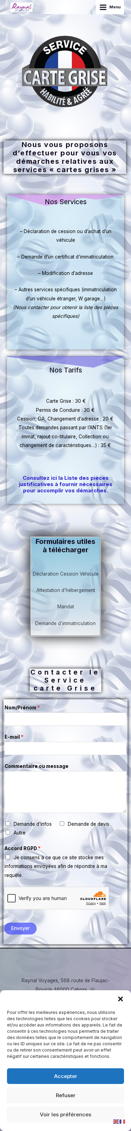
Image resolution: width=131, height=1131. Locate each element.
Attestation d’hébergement (65, 590)
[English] (116, 1121)
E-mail (14, 737)
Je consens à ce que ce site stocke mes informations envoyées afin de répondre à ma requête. (56, 866)
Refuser (65, 1095)
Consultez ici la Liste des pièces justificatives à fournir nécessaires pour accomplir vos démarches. (65, 484)
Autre (20, 833)
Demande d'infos (33, 824)
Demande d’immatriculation (65, 623)
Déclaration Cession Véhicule (66, 574)
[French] (122, 1121)
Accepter (65, 1076)
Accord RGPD (23, 848)
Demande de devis (88, 824)
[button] (120, 998)
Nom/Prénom (22, 707)
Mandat (65, 606)
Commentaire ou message (36, 766)
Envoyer (20, 928)
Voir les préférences (65, 1114)
